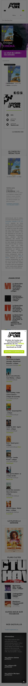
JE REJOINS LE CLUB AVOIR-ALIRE (14, 351)
